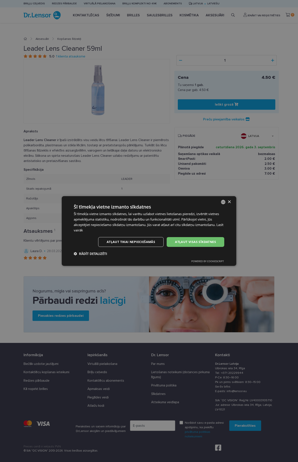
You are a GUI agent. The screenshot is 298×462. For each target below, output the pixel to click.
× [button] (229, 201)
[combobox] (223, 202)
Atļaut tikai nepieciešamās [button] (131, 242)
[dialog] (149, 231)
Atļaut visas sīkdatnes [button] (195, 242)
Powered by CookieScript (207, 261)
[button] (90, 253)
